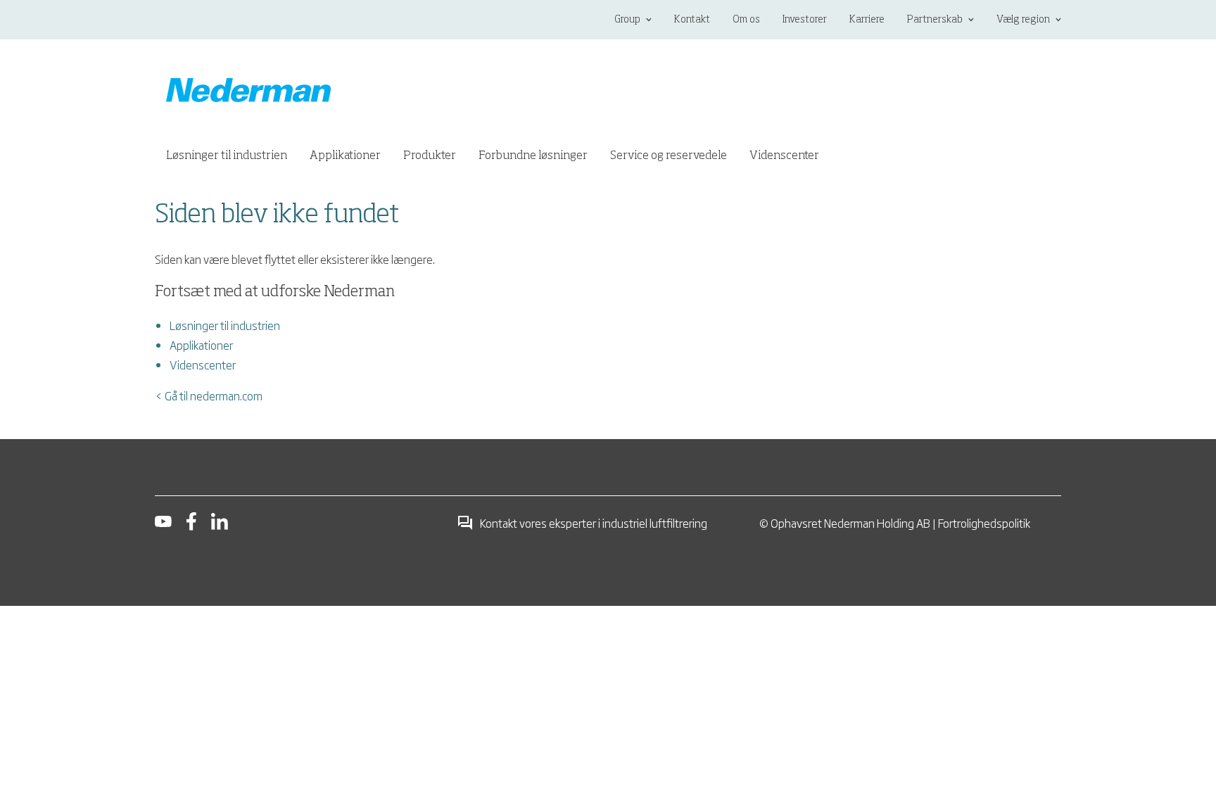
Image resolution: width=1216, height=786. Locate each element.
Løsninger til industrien (225, 325)
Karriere (867, 20)
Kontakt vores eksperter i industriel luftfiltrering (593, 522)
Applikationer (201, 344)
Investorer (805, 20)
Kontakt (692, 20)
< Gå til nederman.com (208, 395)
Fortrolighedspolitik (984, 522)
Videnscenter (203, 364)
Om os (746, 20)
